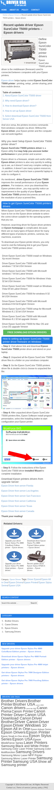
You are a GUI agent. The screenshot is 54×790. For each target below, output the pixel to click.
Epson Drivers (14, 15)
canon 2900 (40, 705)
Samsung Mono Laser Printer (18, 758)
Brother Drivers (12, 621)
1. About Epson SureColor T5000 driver (22, 95)
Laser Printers (35, 742)
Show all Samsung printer (26, 763)
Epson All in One (15, 729)
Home (5, 15)
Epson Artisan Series (41, 729)
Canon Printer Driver (23, 713)
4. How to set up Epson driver (17, 111)
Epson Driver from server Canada (17, 511)
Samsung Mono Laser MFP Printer (21, 755)
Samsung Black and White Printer (25, 746)
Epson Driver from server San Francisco (21, 496)
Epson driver (7, 80)
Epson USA (14, 585)
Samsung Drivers (13, 631)
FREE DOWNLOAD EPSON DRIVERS (27, 332)
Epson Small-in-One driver (15, 736)
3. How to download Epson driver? (19, 106)
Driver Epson (33, 579)
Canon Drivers (11, 624)
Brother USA (24, 704)
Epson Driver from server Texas (16, 506)
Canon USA (35, 714)
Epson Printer (31, 582)
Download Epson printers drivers (19, 479)
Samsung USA (25, 761)
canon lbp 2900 (31, 708)
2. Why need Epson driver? (16, 101)
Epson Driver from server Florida (17, 486)
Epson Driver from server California (18, 501)
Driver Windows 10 (30, 725)
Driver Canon (26, 722)
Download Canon (16, 718)
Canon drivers (13, 708)
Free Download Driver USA (16, 3)
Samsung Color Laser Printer (17, 748)
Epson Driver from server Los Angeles (19, 491)
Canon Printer (22, 711)
